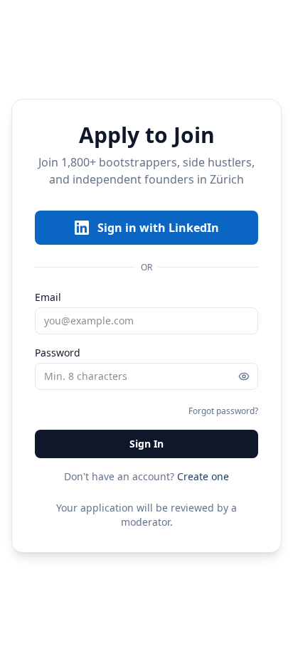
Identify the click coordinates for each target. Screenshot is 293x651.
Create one (203, 476)
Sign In (146, 443)
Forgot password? (223, 411)
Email (48, 297)
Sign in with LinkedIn (158, 227)
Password (57, 352)
